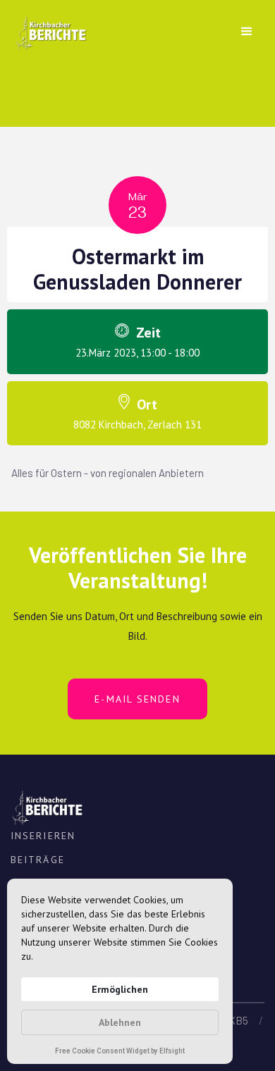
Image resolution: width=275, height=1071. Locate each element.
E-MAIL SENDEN (137, 699)
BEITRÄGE (38, 859)
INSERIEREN (43, 835)
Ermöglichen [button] (120, 989)
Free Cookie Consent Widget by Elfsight (120, 1052)
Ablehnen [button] (120, 1022)
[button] (247, 32)
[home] (47, 27)
